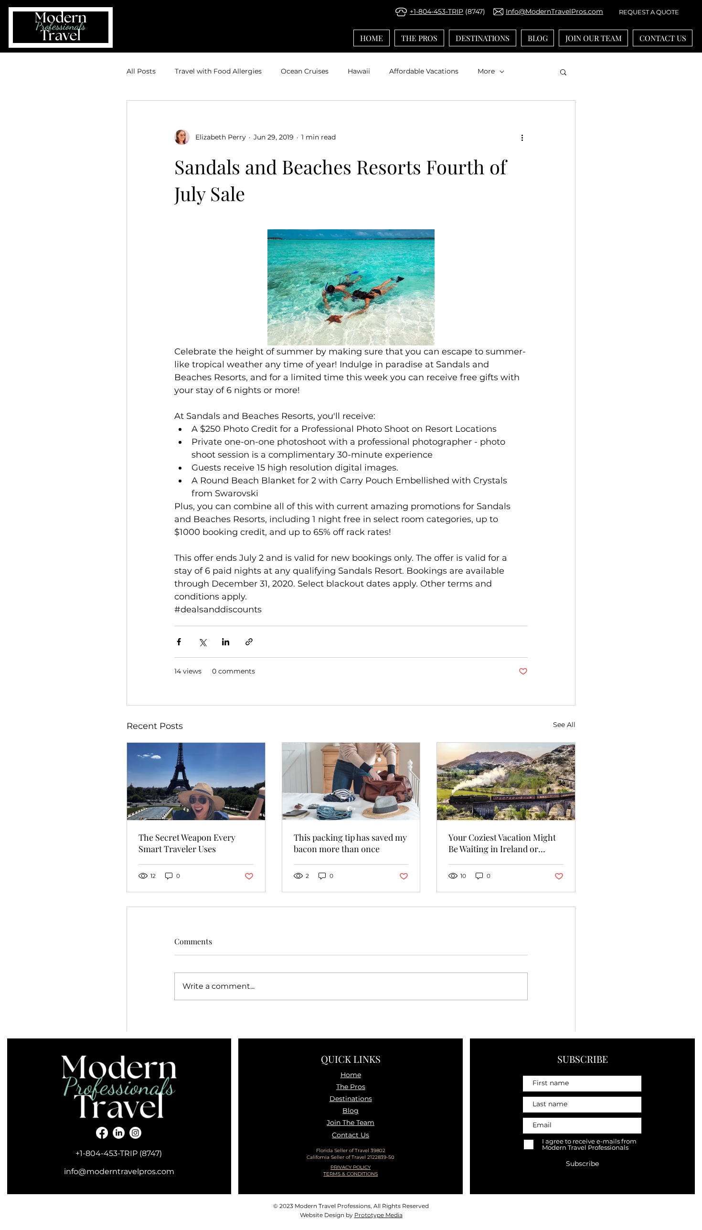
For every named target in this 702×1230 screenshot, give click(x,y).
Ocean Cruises (305, 71)
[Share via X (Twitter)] (202, 641)
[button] (563, 71)
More (486, 71)
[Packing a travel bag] (351, 781)
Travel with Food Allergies (218, 71)
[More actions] (522, 137)
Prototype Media (378, 1215)
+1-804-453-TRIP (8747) (118, 1153)
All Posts (141, 71)
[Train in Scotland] (506, 781)
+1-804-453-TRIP (436, 11)
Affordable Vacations (423, 71)
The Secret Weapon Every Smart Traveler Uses (186, 843)
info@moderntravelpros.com (119, 1171)
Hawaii (359, 71)
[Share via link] (249, 641)
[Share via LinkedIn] (225, 641)
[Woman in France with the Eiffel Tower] (196, 781)
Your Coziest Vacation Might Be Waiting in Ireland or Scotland (502, 843)
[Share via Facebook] (178, 641)
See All (564, 724)
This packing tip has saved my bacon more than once (350, 843)
